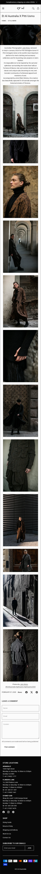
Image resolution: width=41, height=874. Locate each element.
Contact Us (7, 837)
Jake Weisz (26, 48)
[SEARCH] (33, 8)
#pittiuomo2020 (30, 687)
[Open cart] (38, 8)
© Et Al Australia (20, 869)
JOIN (29, 848)
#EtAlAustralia (10, 687)
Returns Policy (8, 826)
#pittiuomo (20, 687)
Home (4, 21)
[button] (4, 8)
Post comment (9, 747)
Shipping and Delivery (10, 830)
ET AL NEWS (12, 21)
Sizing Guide (7, 822)
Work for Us (7, 834)
